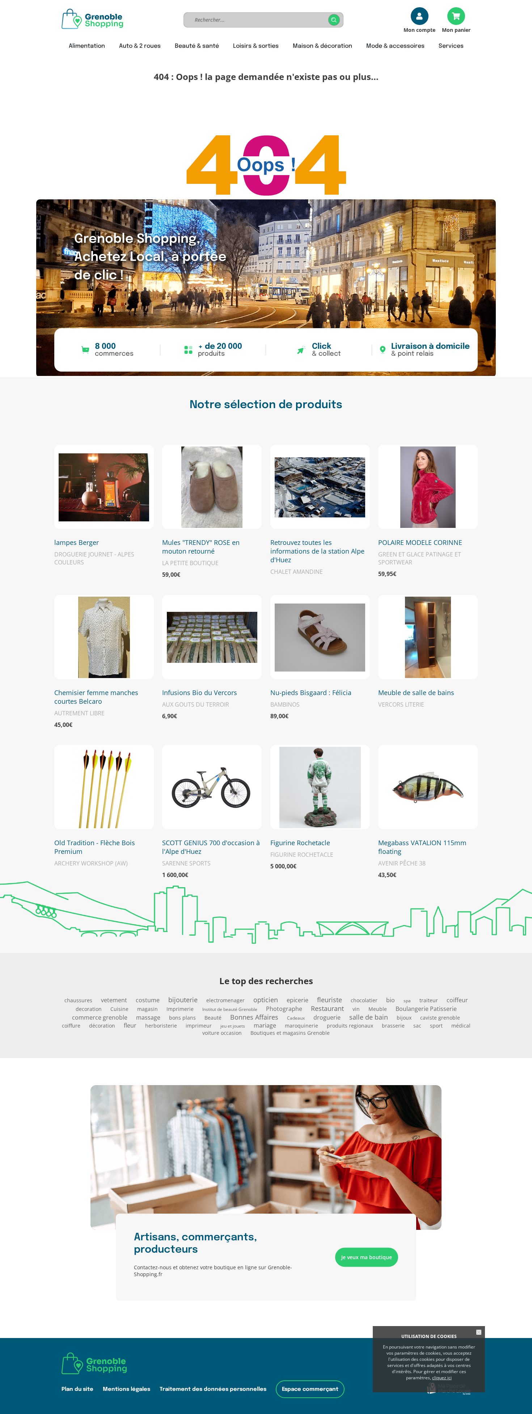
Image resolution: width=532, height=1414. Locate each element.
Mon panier (456, 29)
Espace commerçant (310, 1389)
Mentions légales (126, 1389)
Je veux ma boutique (366, 1257)
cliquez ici (442, 1378)
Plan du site (77, 1389)
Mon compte (419, 29)
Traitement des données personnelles (213, 1389)
